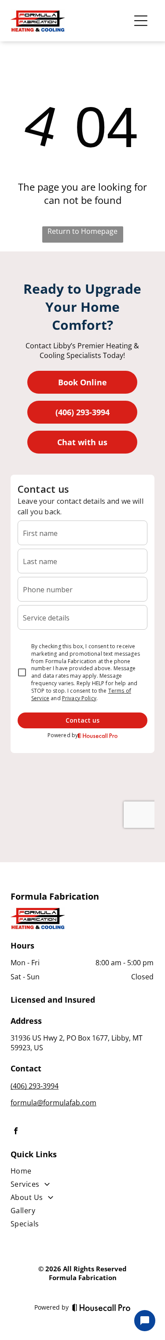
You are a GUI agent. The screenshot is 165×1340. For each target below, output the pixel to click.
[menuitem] (82, 1172)
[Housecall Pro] (101, 1307)
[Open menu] (140, 20)
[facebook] (16, 1132)
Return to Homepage (82, 231)
